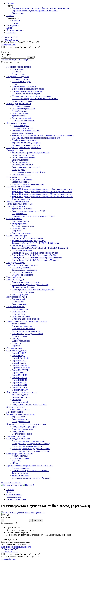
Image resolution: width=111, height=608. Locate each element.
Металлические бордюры (23, 287)
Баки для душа (18, 169)
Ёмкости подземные (21, 162)
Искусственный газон (16, 297)
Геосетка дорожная (20, 182)
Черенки (16, 346)
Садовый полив (19, 228)
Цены (9, 28)
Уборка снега (18, 13)
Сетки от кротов (19, 311)
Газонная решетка (14, 412)
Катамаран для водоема (23, 101)
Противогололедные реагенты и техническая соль (29, 465)
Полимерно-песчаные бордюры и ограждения (33, 289)
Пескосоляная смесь (21, 468)
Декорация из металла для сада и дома (29, 404)
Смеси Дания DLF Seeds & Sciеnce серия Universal (35, 253)
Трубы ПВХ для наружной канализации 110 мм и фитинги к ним (42, 189)
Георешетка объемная (22, 179)
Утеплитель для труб (21, 199)
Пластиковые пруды (21, 81)
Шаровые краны (19, 213)
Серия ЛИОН (18, 372)
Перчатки (16, 343)
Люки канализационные (17, 201)
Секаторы (16, 338)
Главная (10, 3)
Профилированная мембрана (25, 140)
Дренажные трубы (20, 125)
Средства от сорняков (22, 272)
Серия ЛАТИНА (19, 387)
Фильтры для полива (21, 233)
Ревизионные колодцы (22, 133)
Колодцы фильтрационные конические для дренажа (36, 138)
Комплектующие (19, 304)
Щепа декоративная (21, 421)
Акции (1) (27, 60)
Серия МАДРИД (19, 375)
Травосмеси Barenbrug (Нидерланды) (29, 240)
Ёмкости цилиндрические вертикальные (30, 152)
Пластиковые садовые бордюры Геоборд (30, 284)
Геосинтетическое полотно (18, 67)
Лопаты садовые (19, 336)
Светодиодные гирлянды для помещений (31, 448)
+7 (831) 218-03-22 (9, 40)
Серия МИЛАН (19, 360)
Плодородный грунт (15, 262)
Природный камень (15, 436)
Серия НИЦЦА (19, 353)
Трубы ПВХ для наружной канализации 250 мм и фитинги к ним (42, 196)
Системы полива (14, 218)
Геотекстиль (17, 69)
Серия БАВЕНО (19, 382)
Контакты (11, 33)
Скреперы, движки (21, 458)
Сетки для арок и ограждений (26, 319)
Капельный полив (20, 221)
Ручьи (14, 84)
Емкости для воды (14, 150)
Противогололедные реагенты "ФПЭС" (30, 470)
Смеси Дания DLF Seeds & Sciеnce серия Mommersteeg (37, 257)
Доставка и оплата (15, 30)
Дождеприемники (20, 113)
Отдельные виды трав (22, 250)
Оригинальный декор (22, 434)
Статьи (15, 23)
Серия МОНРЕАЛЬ (21, 368)
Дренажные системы (16, 123)
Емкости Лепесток (20, 160)
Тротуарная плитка (21, 409)
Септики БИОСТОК (21, 174)
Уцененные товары (11, 482)
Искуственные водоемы (17, 76)
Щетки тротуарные (21, 341)
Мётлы (15, 463)
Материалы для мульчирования (20, 414)
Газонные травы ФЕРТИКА (25, 245)
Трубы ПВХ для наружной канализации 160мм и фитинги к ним (42, 191)
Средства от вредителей (23, 275)
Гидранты (16, 231)
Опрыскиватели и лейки (23, 328)
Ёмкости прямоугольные (23, 155)
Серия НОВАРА (19, 377)
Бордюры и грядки (15, 280)
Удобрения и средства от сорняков (22, 265)
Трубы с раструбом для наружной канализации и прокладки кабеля (43, 135)
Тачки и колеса (19, 324)
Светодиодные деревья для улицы (27, 446)
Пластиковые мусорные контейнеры (29, 172)
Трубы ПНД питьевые (22, 209)
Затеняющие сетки (20, 309)
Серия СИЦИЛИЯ (20, 365)
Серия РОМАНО (20, 390)
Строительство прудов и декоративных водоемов (35, 11)
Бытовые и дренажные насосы (26, 145)
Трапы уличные (19, 116)
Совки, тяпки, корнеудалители (26, 331)
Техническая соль (20, 473)
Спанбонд (16, 72)
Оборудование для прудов (24, 86)
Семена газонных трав (16, 235)
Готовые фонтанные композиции (27, 91)
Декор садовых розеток (22, 429)
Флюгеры (16, 399)
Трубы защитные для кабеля (19, 204)
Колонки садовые (20, 395)
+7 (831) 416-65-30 (9, 37)
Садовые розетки (14, 348)
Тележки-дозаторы (20, 475)
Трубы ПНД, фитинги (16, 206)
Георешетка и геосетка (16, 177)
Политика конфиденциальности (16, 547)
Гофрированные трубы (22, 128)
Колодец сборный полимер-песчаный (23, 147)
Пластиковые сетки (15, 306)
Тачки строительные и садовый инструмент (26, 321)
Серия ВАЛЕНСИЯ (21, 358)
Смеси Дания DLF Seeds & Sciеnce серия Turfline (34, 255)
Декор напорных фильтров (24, 426)
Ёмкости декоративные (22, 165)
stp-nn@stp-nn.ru (8, 44)
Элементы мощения (15, 407)
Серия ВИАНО (19, 363)
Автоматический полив (23, 226)
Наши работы (12, 25)
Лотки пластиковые (21, 106)
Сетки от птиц (18, 314)
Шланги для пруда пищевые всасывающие (31, 96)
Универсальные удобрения (24, 270)
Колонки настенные (21, 397)
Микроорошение (19, 223)
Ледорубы (16, 461)
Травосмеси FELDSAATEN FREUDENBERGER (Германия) (40, 248)
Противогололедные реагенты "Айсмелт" (31, 478)
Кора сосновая (18, 417)
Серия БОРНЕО (19, 380)
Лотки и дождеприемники (18, 103)
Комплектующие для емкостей (26, 167)
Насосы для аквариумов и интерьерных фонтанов (35, 98)
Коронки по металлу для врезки (26, 142)
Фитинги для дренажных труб (26, 130)
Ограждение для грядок (23, 292)
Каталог (10, 15)
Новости (16, 20)
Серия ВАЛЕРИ (19, 385)
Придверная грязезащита (23, 120)
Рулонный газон (14, 277)
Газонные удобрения (21, 267)
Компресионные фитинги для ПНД (28, 211)
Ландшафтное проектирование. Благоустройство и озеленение (41, 8)
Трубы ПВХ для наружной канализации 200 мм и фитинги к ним (42, 194)
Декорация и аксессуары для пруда (28, 89)
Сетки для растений (21, 316)
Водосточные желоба (22, 118)
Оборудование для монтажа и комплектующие (33, 216)
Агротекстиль (18, 74)
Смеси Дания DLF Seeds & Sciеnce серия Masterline (35, 260)
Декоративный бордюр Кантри (26, 282)
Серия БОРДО (18, 355)
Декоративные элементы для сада (21, 392)
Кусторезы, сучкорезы (22, 326)
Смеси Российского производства (27, 238)
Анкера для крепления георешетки (28, 184)
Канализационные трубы (18, 187)
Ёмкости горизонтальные (23, 157)
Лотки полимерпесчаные (23, 108)
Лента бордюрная (20, 294)
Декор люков (18, 431)
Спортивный (18, 302)
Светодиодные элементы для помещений (31, 451)
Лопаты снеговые (20, 456)
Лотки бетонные (19, 111)
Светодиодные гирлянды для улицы (28, 441)
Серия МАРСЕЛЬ (20, 370)
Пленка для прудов (21, 79)
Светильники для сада (16, 350)
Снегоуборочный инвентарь (19, 453)
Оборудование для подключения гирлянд (31, 443)
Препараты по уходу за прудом (26, 94)
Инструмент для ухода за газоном (27, 333)
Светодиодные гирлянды (18, 439)
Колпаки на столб (20, 402)
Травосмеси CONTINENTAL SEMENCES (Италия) (35, 243)
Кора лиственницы (21, 419)
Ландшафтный (18, 299)
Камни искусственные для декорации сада (26, 424)
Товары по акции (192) (11, 60)
